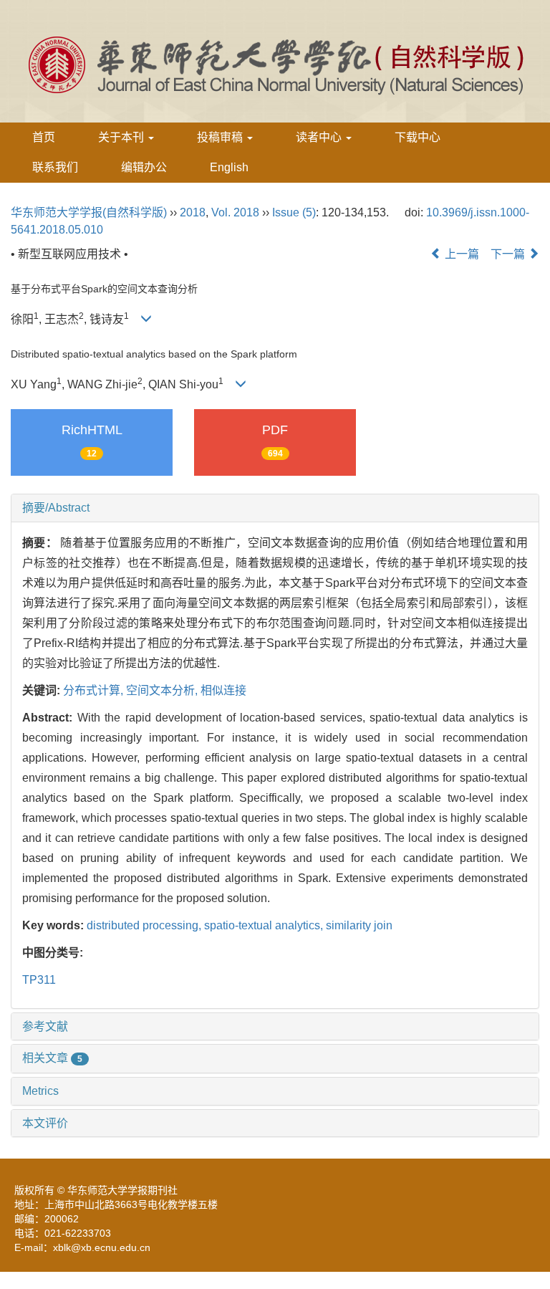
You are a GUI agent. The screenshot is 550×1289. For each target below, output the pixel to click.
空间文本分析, (163, 690)
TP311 (39, 980)
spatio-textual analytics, (265, 925)
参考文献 (45, 1026)
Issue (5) (294, 212)
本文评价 (45, 1123)
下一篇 (509, 254)
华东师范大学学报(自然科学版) (89, 212)
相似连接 (223, 690)
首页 (43, 137)
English (229, 167)
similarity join (359, 925)
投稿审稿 (221, 137)
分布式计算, (94, 690)
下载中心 (417, 137)
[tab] (275, 508)
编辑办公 (144, 167)
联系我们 (55, 167)
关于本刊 (122, 137)
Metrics (40, 1091)
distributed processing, (145, 925)
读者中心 (320, 137)
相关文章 (52, 1058)
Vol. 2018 (235, 212)
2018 (193, 212)
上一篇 (460, 254)
